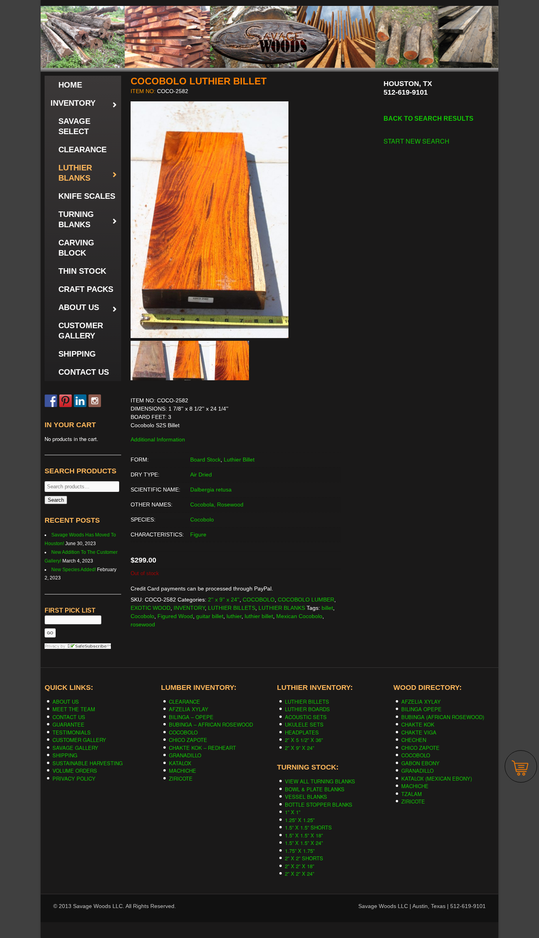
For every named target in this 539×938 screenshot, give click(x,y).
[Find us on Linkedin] (80, 400)
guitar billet (209, 616)
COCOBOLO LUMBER (306, 599)
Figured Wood (175, 616)
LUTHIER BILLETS (231, 608)
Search (56, 500)
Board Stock (205, 459)
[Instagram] (94, 400)
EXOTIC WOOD (150, 608)
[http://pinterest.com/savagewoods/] (65, 400)
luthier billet (259, 616)
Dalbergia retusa (211, 489)
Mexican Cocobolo (299, 616)
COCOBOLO (259, 599)
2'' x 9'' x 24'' (224, 599)
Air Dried (201, 474)
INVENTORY (189, 608)
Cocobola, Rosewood (216, 504)
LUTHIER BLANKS (281, 608)
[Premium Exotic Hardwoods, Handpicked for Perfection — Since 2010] (269, 23)
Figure (198, 534)
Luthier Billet (239, 459)
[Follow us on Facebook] (51, 400)
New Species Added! (73, 569)
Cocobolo (202, 519)
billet (327, 608)
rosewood (143, 624)
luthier (233, 616)
